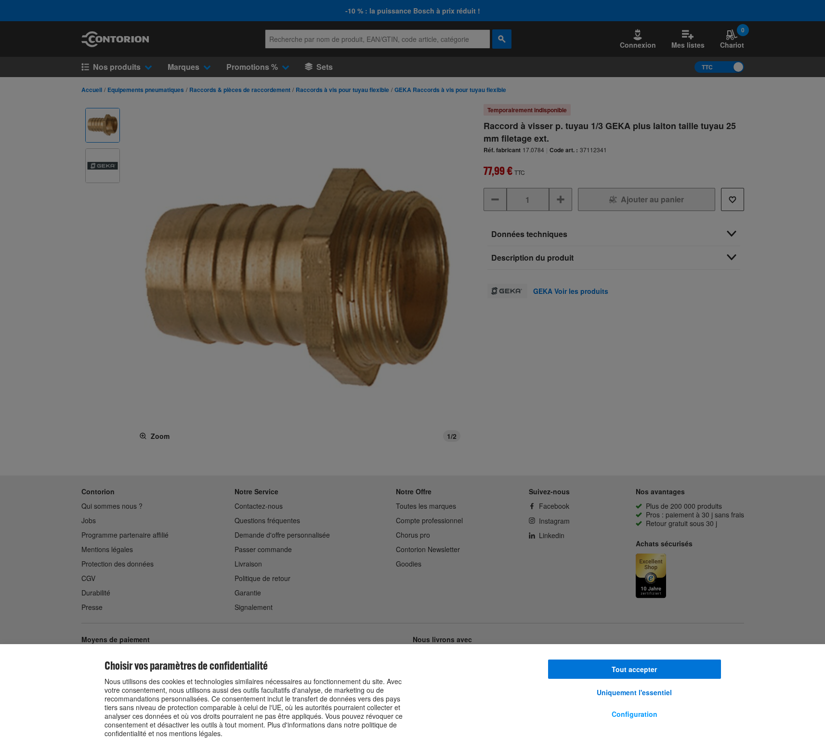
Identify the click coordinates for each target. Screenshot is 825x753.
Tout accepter (634, 669)
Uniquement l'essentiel (634, 692)
